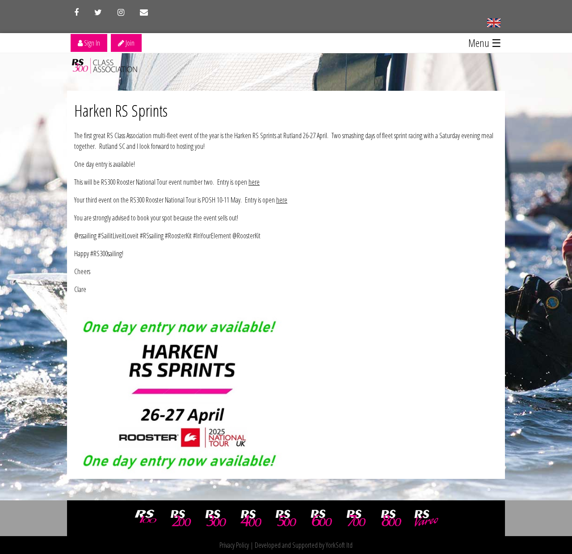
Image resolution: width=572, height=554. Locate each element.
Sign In (91, 43)
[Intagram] (120, 12)
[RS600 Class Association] (321, 518)
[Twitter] (98, 12)
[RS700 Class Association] (356, 518)
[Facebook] (76, 12)
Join (129, 43)
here (254, 182)
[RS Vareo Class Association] (426, 518)
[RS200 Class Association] (181, 518)
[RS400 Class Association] (251, 518)
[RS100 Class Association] (146, 518)
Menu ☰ (484, 42)
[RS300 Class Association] (216, 518)
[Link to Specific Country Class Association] (493, 22)
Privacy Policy (234, 545)
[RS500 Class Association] (286, 518)
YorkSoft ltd (339, 545)
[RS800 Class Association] (391, 518)
